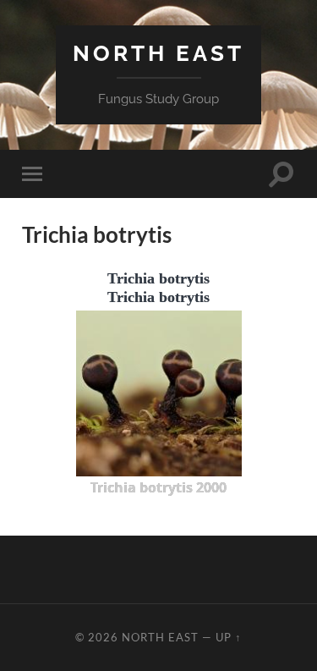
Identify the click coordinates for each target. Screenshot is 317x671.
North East (158, 53)
